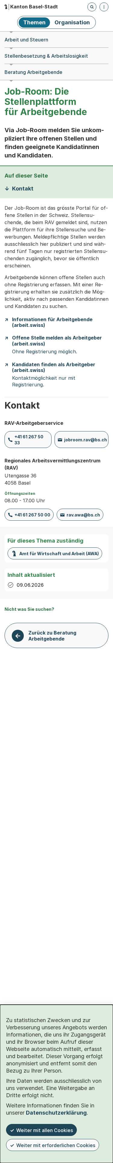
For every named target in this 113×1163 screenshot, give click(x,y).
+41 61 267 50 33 (28, 439)
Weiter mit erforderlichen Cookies (55, 1145)
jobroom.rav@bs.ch (85, 439)
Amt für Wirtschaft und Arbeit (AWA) (59, 553)
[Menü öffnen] (103, 6)
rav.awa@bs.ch (83, 514)
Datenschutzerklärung (56, 1113)
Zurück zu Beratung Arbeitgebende (52, 636)
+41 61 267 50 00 (32, 514)
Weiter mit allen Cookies (44, 1130)
